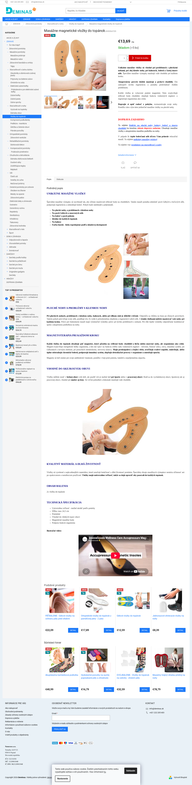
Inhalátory (14, 219)
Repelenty (14, 212)
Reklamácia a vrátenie (14, 721)
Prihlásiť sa (60, 729)
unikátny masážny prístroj (145, 139)
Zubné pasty (15, 99)
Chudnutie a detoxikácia (19, 155)
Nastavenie (62, 778)
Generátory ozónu (17, 208)
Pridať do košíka (141, 58)
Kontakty (9, 728)
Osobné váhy (15, 162)
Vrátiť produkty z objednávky (17, 735)
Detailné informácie (126, 155)
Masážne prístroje (17, 56)
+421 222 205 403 (156, 713)
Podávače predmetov (20, 152)
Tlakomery (14, 222)
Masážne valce (16, 59)
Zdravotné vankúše (18, 138)
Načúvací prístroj (17, 183)
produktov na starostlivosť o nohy (146, 145)
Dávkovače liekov (17, 145)
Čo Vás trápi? (14, 45)
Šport (11, 233)
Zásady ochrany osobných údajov (19, 715)
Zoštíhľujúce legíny (18, 166)
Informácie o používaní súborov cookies (21, 725)
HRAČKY (10, 279)
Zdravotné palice (17, 198)
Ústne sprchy (15, 102)
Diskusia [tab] (60, 179)
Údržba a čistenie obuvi (19, 127)
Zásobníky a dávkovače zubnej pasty (22, 74)
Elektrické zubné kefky (19, 86)
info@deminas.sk (156, 709)
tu (105, 772)
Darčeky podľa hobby (17, 257)
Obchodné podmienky (102, 2)
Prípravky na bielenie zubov (21, 79)
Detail (73, 690)
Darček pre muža (16, 268)
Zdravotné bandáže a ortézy (21, 63)
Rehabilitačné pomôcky (19, 141)
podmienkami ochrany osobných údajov (91, 723)
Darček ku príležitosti (17, 261)
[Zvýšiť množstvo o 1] (127, 56)
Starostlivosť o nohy (18, 106)
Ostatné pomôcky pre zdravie (22, 187)
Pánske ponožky (17, 131)
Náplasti (13, 169)
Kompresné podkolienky (20, 120)
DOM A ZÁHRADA (13, 236)
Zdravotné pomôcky (17, 49)
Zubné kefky (15, 95)
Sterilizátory (15, 215)
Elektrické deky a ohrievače (21, 201)
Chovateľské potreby (17, 243)
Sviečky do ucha (16, 180)
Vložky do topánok (18, 116)
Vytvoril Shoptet (180, 777)
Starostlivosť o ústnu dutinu (21, 70)
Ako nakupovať (81, 2)
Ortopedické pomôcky (19, 134)
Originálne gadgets (17, 272)
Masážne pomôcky (17, 52)
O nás (7, 731)
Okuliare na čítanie (17, 190)
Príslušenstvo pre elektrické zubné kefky (25, 90)
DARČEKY (10, 254)
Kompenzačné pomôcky (20, 148)
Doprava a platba (12, 718)
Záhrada (12, 247)
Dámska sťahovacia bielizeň (21, 159)
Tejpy (12, 66)
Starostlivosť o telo (16, 229)
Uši (11, 173)
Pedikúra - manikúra (18, 123)
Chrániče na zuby (17, 82)
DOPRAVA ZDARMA (14, 282)
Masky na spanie (17, 194)
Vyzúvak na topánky (18, 109)
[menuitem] (11, 19)
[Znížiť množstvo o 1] (127, 59)
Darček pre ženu (15, 265)
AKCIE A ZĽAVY (12, 38)
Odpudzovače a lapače (18, 240)
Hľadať (120, 11)
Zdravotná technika (18, 226)
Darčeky (12, 275)
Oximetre (13, 205)
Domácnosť (14, 250)
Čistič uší (14, 176)
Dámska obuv (16, 113)
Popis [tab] (49, 179)
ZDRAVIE (10, 41)
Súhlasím (130, 770)
